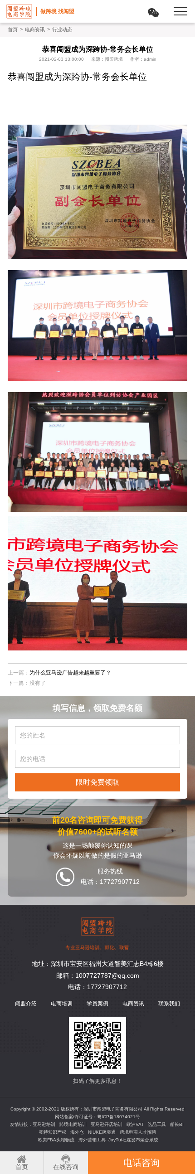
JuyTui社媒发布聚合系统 (133, 1139)
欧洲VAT (135, 1124)
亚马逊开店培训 (106, 1124)
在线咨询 (65, 1166)
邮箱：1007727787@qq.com (97, 975)
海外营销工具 (92, 1139)
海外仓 (77, 1132)
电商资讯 (35, 29)
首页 (13, 29)
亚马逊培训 (44, 1124)
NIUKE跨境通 (102, 1132)
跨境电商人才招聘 (138, 1132)
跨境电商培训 (73, 1124)
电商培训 (62, 1003)
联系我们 (169, 1003)
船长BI (177, 1124)
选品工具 (157, 1124)
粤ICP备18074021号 (118, 1116)
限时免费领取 (97, 782)
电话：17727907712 (97, 986)
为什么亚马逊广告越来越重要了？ (70, 672)
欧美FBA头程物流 (56, 1139)
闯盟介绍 (26, 1003)
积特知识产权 (52, 1132)
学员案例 (97, 1003)
